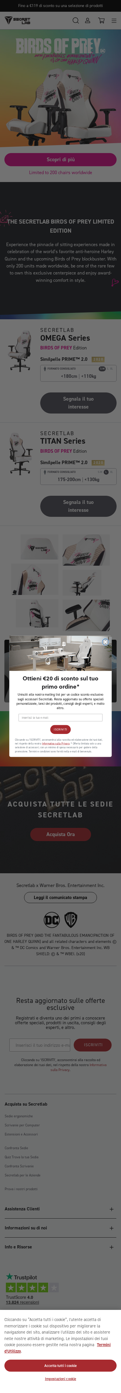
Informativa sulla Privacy (56, 744)
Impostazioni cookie (60, 1378)
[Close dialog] (105, 642)
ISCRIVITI (60, 729)
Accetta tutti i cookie (60, 1365)
